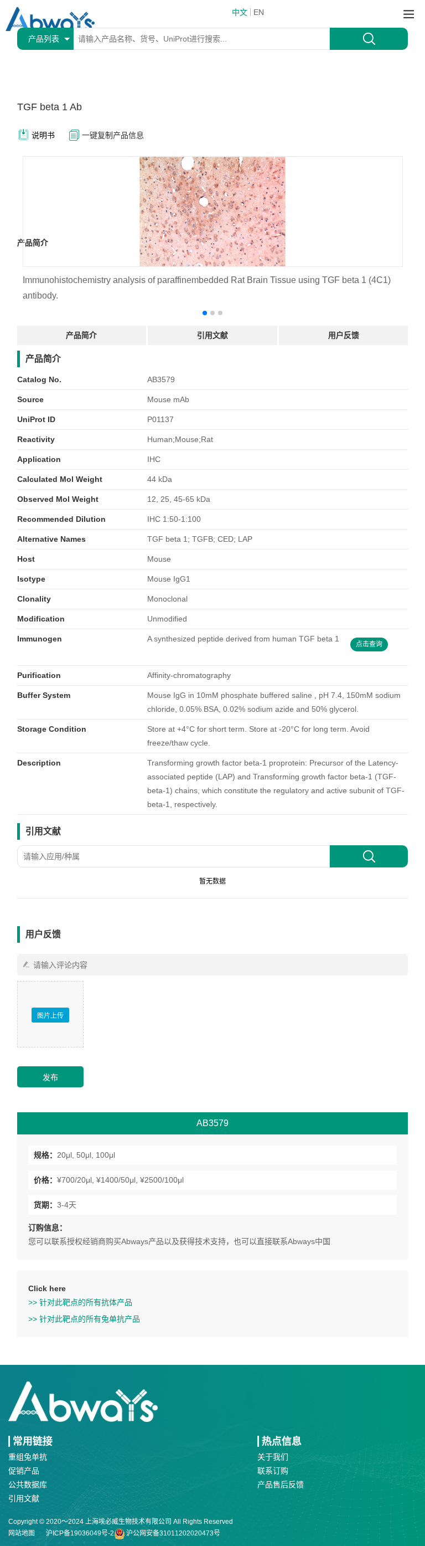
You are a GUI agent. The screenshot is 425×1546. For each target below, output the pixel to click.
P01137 (160, 419)
